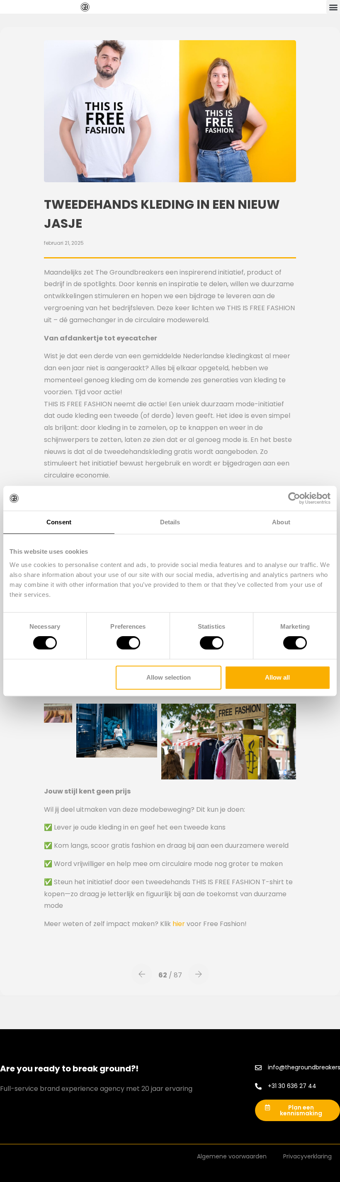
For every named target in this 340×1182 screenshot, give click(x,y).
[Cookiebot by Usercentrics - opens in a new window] (294, 498)
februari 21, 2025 (64, 242)
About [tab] (281, 522)
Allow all (277, 677)
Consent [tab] (58, 522)
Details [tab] (170, 522)
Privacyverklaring (307, 1156)
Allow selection (168, 677)
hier (178, 924)
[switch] (128, 642)
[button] (333, 7)
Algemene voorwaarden (232, 1156)
